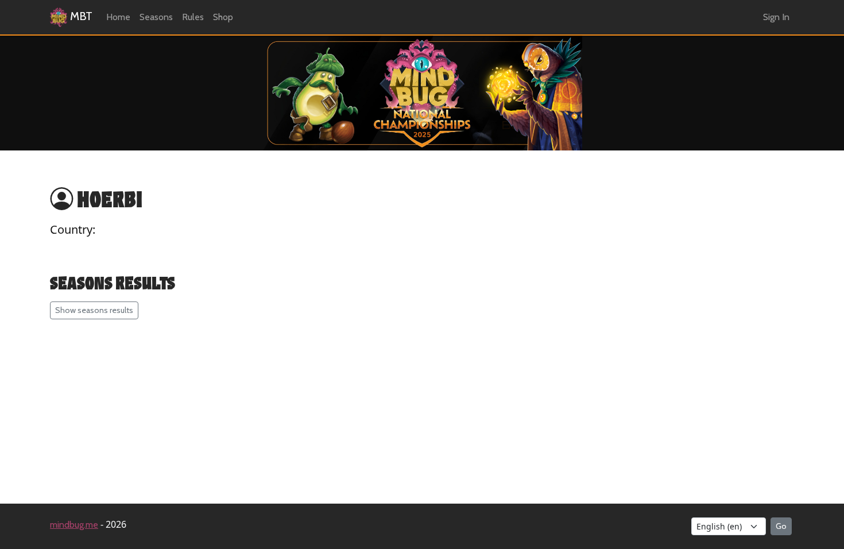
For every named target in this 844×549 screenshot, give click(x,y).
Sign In (776, 16)
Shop (223, 16)
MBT (79, 16)
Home (118, 16)
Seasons (156, 16)
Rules (193, 16)
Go (781, 526)
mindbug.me (74, 524)
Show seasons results (94, 310)
